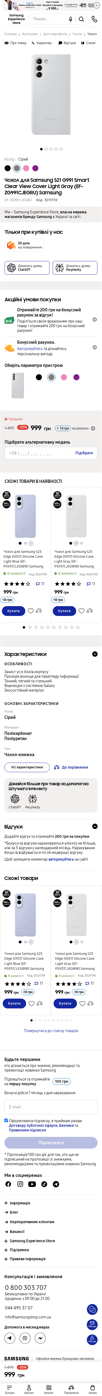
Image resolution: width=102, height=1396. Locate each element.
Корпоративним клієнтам (32, 1222)
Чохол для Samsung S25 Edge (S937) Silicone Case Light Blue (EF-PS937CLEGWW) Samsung (23, 559)
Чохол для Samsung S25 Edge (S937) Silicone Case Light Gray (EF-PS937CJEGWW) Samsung (74, 559)
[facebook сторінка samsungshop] (40, 1338)
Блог (14, 1212)
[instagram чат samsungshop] (20, 1184)
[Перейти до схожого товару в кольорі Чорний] (20, 543)
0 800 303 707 (26, 1287)
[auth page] (29, 1389)
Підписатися (51, 1142)
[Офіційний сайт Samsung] (16, 1359)
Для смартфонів (55, 34)
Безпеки (66, 1125)
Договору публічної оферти (33, 1125)
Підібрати (84, 453)
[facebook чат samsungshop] (8, 1184)
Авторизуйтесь (30, 348)
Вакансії (17, 1231)
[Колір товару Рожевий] (26, 168)
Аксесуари (30, 34)
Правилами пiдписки (27, 1130)
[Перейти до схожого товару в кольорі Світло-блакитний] (31, 543)
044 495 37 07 (19, 1308)
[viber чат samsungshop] (25, 1338)
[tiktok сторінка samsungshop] (44, 1184)
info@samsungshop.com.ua (28, 1317)
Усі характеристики (27, 767)
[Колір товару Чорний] (8, 168)
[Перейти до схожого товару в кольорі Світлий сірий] (25, 543)
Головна (10, 34)
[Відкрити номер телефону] (94, 19)
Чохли (77, 34)
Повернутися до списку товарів (51, 1031)
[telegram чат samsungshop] (56, 1184)
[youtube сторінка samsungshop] (32, 1184)
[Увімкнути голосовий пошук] (70, 19)
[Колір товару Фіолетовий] (35, 168)
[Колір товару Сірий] (17, 168)
